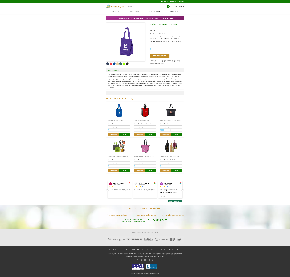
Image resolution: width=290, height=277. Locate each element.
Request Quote (113, 134)
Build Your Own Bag (154, 11)
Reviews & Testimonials (153, 249)
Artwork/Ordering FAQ (129, 249)
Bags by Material (134, 11)
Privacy (179, 249)
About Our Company (114, 249)
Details (124, 134)
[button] (182, 190)
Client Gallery (180, 1)
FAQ (168, 1)
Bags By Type (115, 11)
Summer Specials (174, 11)
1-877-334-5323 (179, 6)
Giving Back (171, 249)
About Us (163, 1)
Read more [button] (162, 196)
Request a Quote (159, 56)
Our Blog (163, 249)
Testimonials (173, 1)
